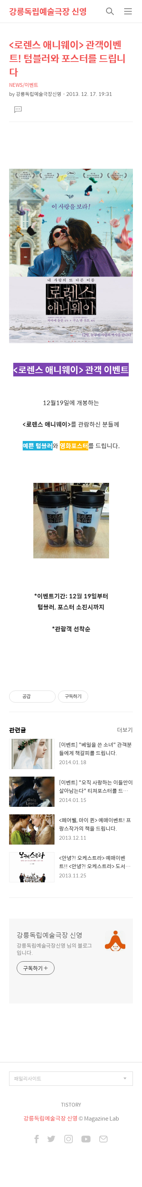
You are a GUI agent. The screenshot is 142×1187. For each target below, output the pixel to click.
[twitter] (51, 1140)
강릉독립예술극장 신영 (48, 11)
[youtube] (86, 1140)
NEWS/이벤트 (23, 85)
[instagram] (68, 1140)
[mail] (103, 1140)
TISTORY (71, 1104)
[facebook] (36, 1140)
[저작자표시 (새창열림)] (91, 697)
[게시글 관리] (47, 696)
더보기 (125, 729)
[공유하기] (37, 696)
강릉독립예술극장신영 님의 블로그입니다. (54, 948)
